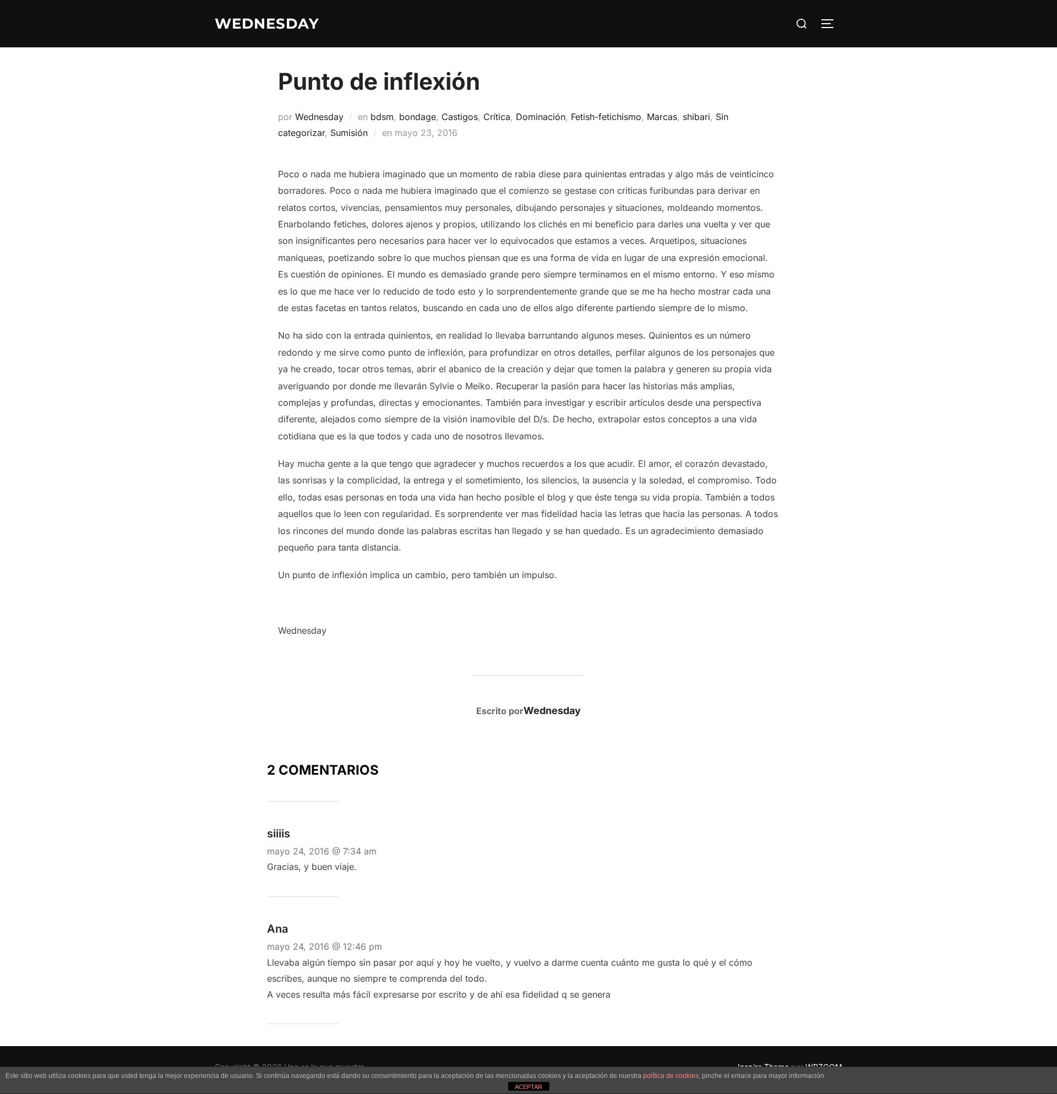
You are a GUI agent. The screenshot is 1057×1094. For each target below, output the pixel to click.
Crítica (496, 116)
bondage (417, 116)
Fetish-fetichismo (606, 116)
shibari (696, 116)
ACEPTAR (528, 1087)
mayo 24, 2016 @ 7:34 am (322, 851)
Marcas (662, 116)
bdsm (382, 116)
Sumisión (349, 132)
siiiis (278, 833)
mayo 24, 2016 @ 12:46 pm (324, 946)
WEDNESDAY (267, 23)
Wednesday (319, 116)
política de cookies (671, 1076)
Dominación (540, 116)
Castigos (460, 116)
